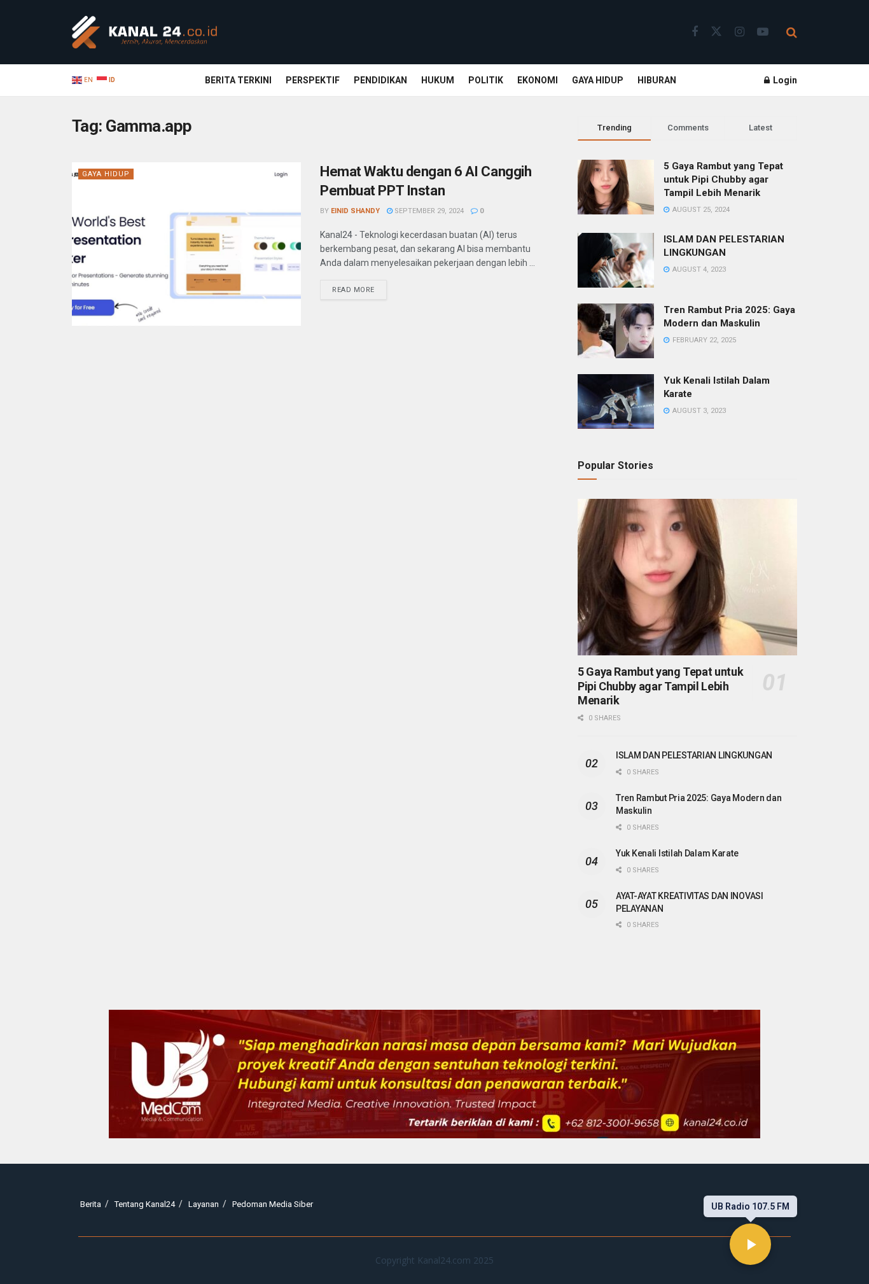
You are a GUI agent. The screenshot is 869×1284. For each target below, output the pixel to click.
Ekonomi (537, 80)
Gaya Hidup (597, 80)
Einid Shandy (355, 211)
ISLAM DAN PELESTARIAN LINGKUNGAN (694, 755)
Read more (359, 287)
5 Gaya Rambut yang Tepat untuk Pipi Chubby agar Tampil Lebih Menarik (723, 179)
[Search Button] (791, 32)
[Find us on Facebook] (695, 32)
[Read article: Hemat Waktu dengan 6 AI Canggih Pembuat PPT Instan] (186, 244)
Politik (485, 80)
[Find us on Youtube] (762, 32)
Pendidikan (380, 80)
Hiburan (656, 80)
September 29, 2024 (428, 211)
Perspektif (313, 80)
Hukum (437, 80)
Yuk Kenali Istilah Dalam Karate (677, 853)
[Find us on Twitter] (716, 31)
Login (784, 80)
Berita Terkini (238, 80)
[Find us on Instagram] (739, 32)
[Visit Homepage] (144, 32)
